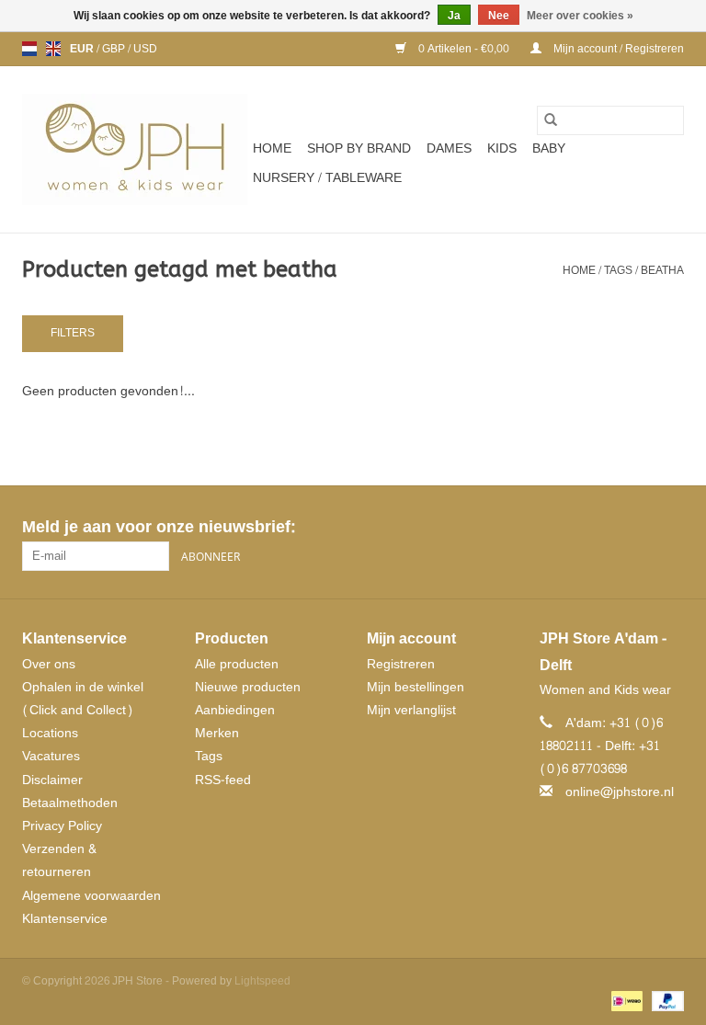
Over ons (48, 664)
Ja (454, 15)
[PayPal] (664, 1005)
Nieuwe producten (248, 687)
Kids (502, 148)
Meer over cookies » (580, 15)
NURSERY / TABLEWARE (327, 177)
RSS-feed (223, 780)
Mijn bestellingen (415, 687)
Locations (50, 733)
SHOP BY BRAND (359, 148)
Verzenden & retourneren (59, 860)
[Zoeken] (550, 120)
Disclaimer (52, 780)
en (53, 48)
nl (29, 48)
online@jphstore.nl (619, 791)
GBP (115, 49)
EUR (83, 49)
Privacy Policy (62, 825)
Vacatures (51, 756)
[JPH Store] (134, 149)
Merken (217, 733)
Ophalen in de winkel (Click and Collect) (82, 699)
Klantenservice (65, 918)
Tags (618, 270)
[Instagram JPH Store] (669, 527)
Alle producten (237, 664)
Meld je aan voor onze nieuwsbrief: (158, 527)
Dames (449, 148)
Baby (548, 148)
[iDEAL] (625, 1005)
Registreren (401, 664)
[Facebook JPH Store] (603, 527)
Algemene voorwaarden (91, 895)
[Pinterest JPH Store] (636, 527)
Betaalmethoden (70, 803)
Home (272, 148)
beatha (662, 270)
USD (145, 49)
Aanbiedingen (235, 710)
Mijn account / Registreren (617, 49)
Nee (498, 15)
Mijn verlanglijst (411, 710)
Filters (73, 333)
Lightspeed (262, 981)
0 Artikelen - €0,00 (464, 49)
